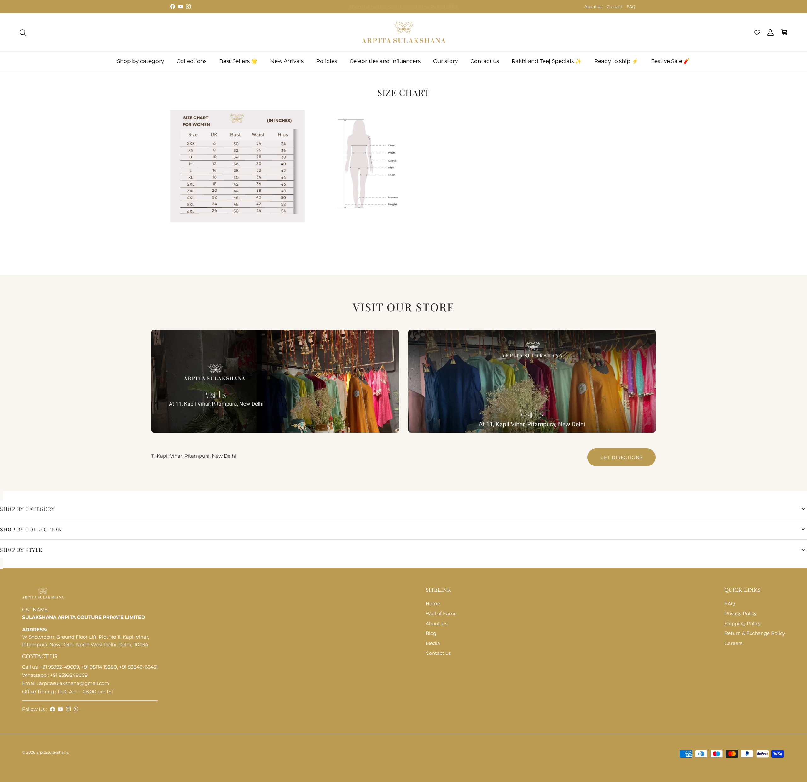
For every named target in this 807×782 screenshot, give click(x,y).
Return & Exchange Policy (754, 633)
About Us (593, 6)
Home (433, 604)
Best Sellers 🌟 (238, 61)
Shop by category (140, 61)
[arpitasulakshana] (403, 32)
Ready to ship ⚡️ (616, 61)
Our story (445, 61)
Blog (431, 633)
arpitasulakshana (52, 752)
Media (433, 643)
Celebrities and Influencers (385, 61)
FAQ (631, 6)
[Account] (769, 32)
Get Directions (621, 457)
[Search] (22, 32)
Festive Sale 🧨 (670, 61)
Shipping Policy (742, 623)
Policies (326, 61)
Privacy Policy (740, 613)
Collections (191, 61)
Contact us (484, 61)
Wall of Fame (441, 613)
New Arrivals (287, 61)
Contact (614, 6)
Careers (733, 643)
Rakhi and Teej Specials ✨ (547, 61)
